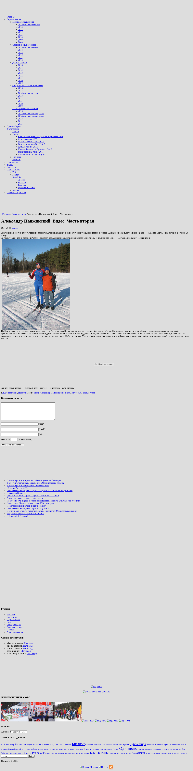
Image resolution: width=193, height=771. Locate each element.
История (22, 182)
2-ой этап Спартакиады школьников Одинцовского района (35, 483)
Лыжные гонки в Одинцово (31, 154)
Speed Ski (16, 177)
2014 (20, 27)
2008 (20, 42)
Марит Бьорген (64, 749)
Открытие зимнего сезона (24, 45)
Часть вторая (89, 393)
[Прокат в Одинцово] (96, 691)
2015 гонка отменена (28, 47)
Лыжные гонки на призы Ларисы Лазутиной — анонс (33, 495)
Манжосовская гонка (51, 749)
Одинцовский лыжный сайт (172, 749)
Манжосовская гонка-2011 (31, 152)
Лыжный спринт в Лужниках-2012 (35, 149)
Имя (41, 424)
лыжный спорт (115, 753)
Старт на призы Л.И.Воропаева (27, 85)
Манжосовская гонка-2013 (31, 141)
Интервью (76, 393)
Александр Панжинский (52, 393)
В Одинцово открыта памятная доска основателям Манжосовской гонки (42, 511)
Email (41, 429)
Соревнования (14, 19)
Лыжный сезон (20, 749)
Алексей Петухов (50, 744)
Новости (22, 393)
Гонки (15, 134)
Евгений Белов (117, 744)
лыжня (123, 753)
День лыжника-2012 (28, 147)
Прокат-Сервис (14, 126)
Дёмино (109, 744)
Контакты (11, 167)
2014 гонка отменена (28, 93)
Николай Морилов (106, 749)
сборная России (131, 753)
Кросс (10, 622)
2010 (20, 37)
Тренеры (16, 157)
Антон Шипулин (64, 744)
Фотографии (13, 129)
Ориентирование (15, 632)
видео (67, 393)
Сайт (41, 434)
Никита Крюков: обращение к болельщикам (28, 485)
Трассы (21, 180)
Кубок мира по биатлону (155, 744)
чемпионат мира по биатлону (170, 753)
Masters (15, 175)
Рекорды (22, 185)
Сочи (21, 753)
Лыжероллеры (14, 624)
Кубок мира (138, 744)
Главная (10, 17)
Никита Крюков (91, 749)
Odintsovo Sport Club (16, 192)
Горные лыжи (13, 169)
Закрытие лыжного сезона (25, 108)
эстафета (184, 753)
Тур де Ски (38, 752)
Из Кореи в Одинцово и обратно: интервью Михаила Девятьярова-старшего (43, 501)
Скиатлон (15, 753)
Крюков (126, 745)
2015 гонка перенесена (29, 24)
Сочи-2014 (27, 753)
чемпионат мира (153, 753)
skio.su (15, 228)
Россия (9, 753)
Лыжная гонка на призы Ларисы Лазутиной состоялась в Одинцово (39, 490)
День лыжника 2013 (27, 139)
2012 (20, 32)
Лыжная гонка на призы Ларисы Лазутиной (28, 508)
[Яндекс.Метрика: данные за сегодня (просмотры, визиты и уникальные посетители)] (89, 767)
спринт (141, 752)
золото (78, 753)
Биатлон (16, 159)
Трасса (15, 131)
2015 (20, 68)
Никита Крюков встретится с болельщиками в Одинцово (34, 480)
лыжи (85, 753)
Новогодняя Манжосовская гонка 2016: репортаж (31, 503)
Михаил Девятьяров (76, 749)
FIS (14, 172)
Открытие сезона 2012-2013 (31, 144)
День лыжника (19, 62)
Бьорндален (89, 744)
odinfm (35, 393)
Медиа (15, 190)
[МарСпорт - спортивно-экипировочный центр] (96, 686)
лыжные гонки (99, 752)
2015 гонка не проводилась (31, 113)
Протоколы (12, 162)
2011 (20, 34)
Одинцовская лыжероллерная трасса (150, 749)
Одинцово (128, 748)
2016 (20, 65)
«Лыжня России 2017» (18, 488)
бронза (72, 753)
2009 (20, 40)
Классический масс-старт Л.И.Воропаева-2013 (40, 136)
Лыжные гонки (9, 393)
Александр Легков (13, 744)
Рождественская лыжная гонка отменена (26, 498)
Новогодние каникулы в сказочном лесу (26, 506)
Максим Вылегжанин (35, 749)
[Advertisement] (96, 9)
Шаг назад (29, 643)
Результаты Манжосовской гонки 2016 (25, 513)
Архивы (5, 732)
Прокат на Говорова (16, 493)
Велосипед (12, 617)
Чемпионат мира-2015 (62, 753)
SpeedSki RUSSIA (26, 187)
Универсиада (49, 753)
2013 (20, 29)
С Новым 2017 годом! (17, 516)
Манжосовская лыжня (23, 22)
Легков (11, 749)
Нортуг (116, 749)
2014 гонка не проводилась (31, 116)
